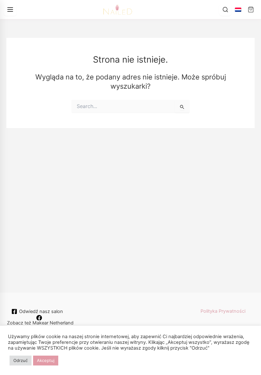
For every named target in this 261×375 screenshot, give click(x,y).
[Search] (225, 9)
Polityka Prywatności (223, 311)
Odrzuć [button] (20, 360)
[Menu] (10, 9)
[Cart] (250, 9)
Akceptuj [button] (45, 360)
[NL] (238, 9)
